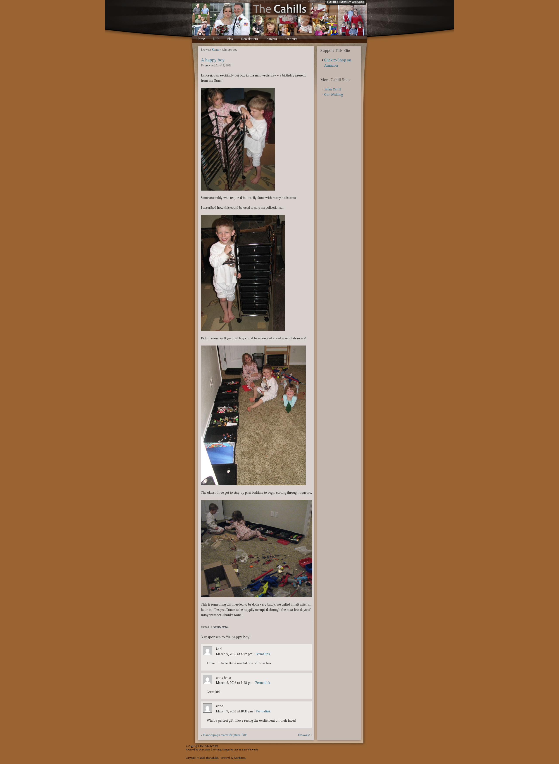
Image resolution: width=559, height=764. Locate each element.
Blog (230, 39)
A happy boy (213, 60)
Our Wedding (333, 95)
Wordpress (204, 749)
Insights (271, 39)
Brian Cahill (332, 89)
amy (207, 65)
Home (200, 39)
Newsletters (249, 39)
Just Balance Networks (246, 749)
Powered (190, 749)
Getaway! (304, 735)
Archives (291, 39)
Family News (220, 627)
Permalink (262, 654)
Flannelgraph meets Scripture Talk (225, 735)
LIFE (216, 39)
